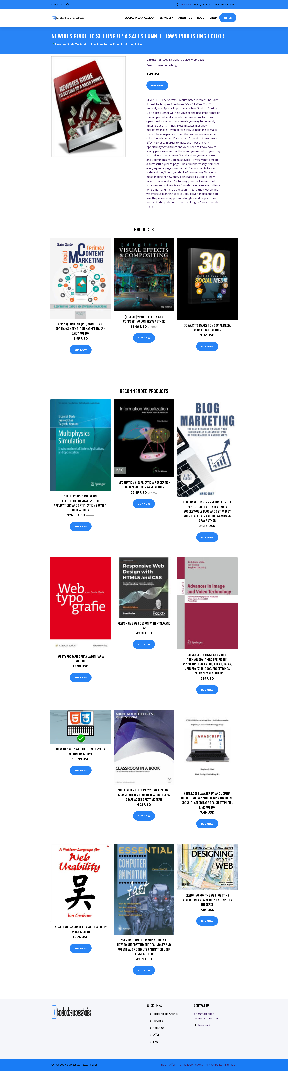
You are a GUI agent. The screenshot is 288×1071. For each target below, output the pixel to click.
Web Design (198, 59)
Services (158, 1021)
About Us (185, 18)
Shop (213, 18)
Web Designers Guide (176, 59)
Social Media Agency (140, 18)
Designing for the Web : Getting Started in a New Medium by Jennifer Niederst (207, 899)
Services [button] (166, 18)
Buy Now (157, 85)
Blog (200, 18)
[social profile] (67, 4)
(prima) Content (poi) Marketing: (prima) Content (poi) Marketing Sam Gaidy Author (80, 328)
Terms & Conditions (190, 1064)
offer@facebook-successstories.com (214, 4)
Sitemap (230, 1064)
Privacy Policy (214, 1064)
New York (185, 4)
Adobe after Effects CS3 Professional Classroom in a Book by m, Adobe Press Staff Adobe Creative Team (144, 794)
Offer (228, 17)
